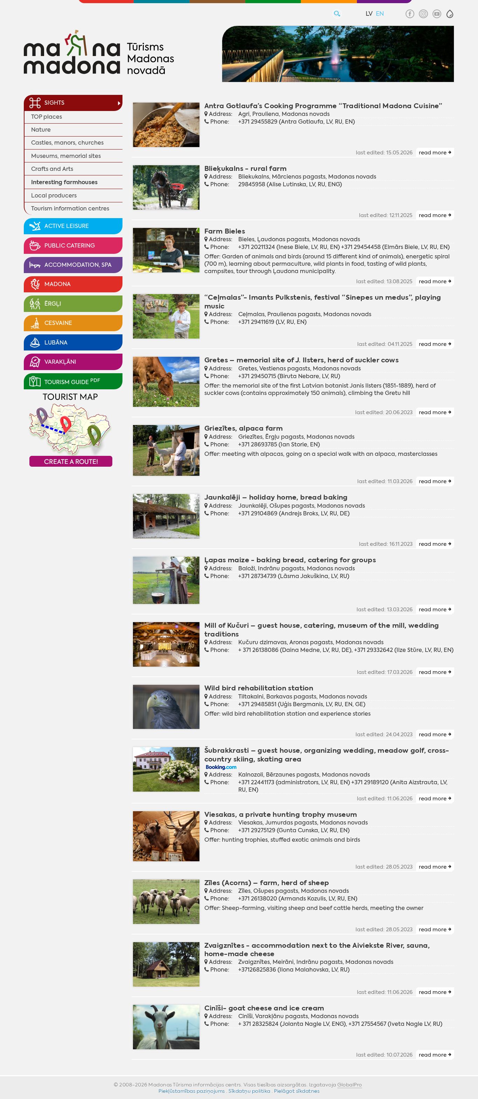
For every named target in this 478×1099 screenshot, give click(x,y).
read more (433, 152)
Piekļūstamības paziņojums (192, 1091)
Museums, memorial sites (66, 156)
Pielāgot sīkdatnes (296, 1091)
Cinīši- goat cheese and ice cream (264, 1008)
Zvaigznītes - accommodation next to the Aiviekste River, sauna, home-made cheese (317, 950)
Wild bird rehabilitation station (258, 688)
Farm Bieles (224, 231)
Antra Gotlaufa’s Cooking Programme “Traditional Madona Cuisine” (323, 106)
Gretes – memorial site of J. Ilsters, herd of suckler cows (301, 360)
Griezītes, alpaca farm (243, 428)
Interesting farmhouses (64, 182)
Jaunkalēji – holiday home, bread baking (276, 497)
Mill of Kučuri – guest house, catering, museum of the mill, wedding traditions (321, 630)
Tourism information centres (70, 208)
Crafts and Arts (52, 169)
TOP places (46, 116)
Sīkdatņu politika (249, 1091)
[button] (449, 13)
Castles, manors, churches (67, 142)
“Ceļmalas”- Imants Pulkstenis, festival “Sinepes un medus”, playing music (322, 302)
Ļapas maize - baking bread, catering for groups (290, 560)
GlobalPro (349, 1084)
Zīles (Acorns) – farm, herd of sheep (266, 883)
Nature (41, 129)
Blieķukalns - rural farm (245, 168)
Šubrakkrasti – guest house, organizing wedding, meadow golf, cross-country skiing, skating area (326, 755)
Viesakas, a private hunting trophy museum (280, 814)
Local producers (54, 195)
